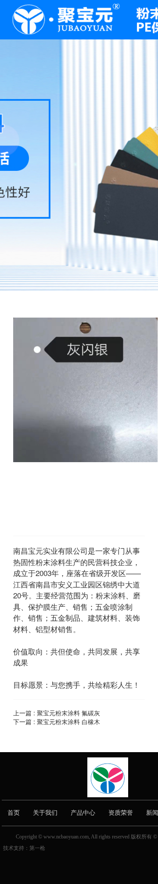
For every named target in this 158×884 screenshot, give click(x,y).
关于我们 (45, 813)
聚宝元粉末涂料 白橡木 (68, 721)
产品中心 (83, 813)
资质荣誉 (120, 813)
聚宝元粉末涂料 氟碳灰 (68, 712)
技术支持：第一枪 (24, 848)
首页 (13, 813)
